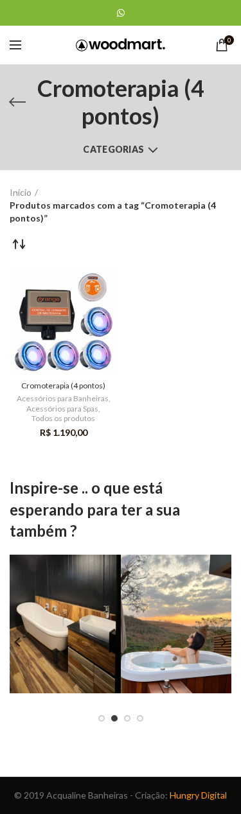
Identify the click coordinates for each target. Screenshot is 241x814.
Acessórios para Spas (62, 408)
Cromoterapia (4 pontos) (63, 385)
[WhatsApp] (120, 12)
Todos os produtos (63, 418)
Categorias (113, 149)
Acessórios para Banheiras (63, 398)
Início (20, 192)
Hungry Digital (198, 795)
